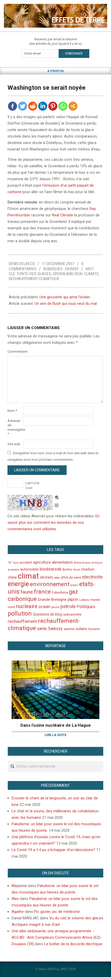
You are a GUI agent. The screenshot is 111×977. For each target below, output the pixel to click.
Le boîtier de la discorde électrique (73, 944)
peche (55, 607)
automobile (29, 569)
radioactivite (72, 614)
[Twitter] (22, 106)
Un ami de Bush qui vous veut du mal (66, 303)
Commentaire (14, 351)
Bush (77, 569)
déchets (46, 577)
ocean (44, 606)
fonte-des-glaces (34, 274)
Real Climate (62, 215)
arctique (96, 562)
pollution (20, 613)
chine (12, 577)
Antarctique (82, 562)
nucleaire (26, 606)
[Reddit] (32, 106)
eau (57, 577)
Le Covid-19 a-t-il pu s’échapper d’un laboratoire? (53, 849)
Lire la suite (55, 735)
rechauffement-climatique (34, 279)
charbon (87, 569)
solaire (81, 628)
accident (25, 562)
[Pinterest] (52, 106)
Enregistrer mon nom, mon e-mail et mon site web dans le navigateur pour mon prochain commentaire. (52, 456)
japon (73, 599)
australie (13, 569)
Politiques (86, 606)
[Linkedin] (42, 106)
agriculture (42, 562)
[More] (72, 106)
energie (18, 584)
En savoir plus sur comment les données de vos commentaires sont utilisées (53, 522)
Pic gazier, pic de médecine (57, 911)
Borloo (67, 569)
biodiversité (50, 569)
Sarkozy (55, 628)
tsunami (94, 629)
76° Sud (13, 562)
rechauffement (22, 621)
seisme (69, 629)
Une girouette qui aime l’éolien (64, 297)
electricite (92, 577)
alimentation (62, 562)
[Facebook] (12, 106)
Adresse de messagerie (14, 427)
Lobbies (84, 600)
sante (42, 628)
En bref (72, 269)
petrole (68, 606)
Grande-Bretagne (52, 599)
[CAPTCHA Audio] (57, 498)
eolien (74, 585)
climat (28, 576)
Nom (12, 411)
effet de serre (71, 577)
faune (27, 592)
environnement (49, 584)
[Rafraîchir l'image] (57, 504)
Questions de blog (47, 614)
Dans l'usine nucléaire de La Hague (55, 725)
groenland (63, 274)
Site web (13, 444)
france (42, 591)
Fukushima (60, 592)
